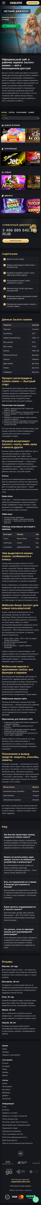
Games (31, 112)
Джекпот (5, 1096)
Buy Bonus (6, 1089)
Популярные (7, 1086)
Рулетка (5, 1063)
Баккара (5, 1072)
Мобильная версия (9, 1140)
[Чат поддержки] (36, 1199)
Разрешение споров (10, 1128)
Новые (4, 1083)
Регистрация (33, 3)
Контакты (5, 1110)
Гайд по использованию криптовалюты (17, 1143)
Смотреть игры (15, 240)
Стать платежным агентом (12, 1134)
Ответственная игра (10, 1119)
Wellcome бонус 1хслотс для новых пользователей (20, 290)
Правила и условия (9, 1113)
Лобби (4, 112)
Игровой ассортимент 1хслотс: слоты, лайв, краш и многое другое (21, 274)
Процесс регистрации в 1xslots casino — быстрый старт (22, 266)
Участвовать (11, 26)
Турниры (5, 1052)
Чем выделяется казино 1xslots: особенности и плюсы (18, 282)
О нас (4, 1107)
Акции (4, 1049)
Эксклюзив (6, 1099)
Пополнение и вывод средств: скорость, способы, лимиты (21, 305)
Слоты (12, 112)
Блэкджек (6, 1066)
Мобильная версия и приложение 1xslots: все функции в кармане (22, 297)
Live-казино (21, 112)
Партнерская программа (11, 1131)
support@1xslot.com (20, 1182)
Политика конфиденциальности (14, 1137)
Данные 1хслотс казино (15, 259)
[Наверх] (20, 1153)
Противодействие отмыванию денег (16, 1125)
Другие (5, 1075)
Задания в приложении (11, 1055)
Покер (4, 1069)
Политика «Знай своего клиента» (15, 1122)
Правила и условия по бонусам (14, 1116)
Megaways (6, 1093)
